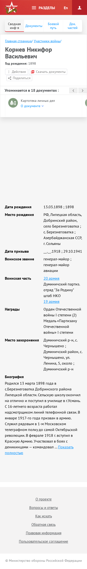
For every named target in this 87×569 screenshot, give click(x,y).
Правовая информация (43, 533)
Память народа (11, 7)
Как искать (43, 516)
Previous (73, 90)
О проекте (44, 499)
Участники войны (47, 41)
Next (82, 90)
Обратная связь (43, 524)
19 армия (51, 301)
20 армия (51, 278)
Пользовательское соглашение (43, 541)
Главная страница (18, 41)
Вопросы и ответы (43, 507)
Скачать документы (50, 71)
